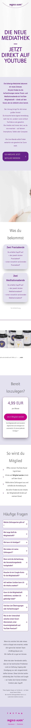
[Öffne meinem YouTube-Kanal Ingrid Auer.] (15, 469)
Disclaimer (20, 724)
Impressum (11, 724)
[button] (15, 156)
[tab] (15, 524)
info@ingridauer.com (15, 651)
